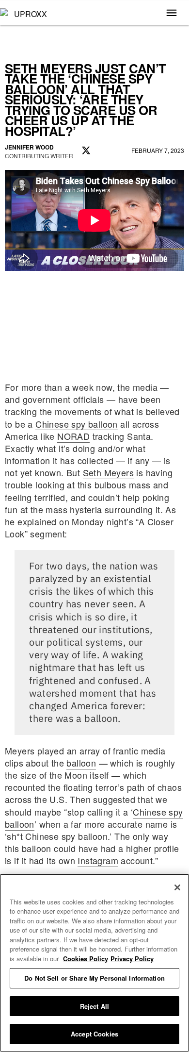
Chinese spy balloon (76, 423)
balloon (81, 762)
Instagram (98, 860)
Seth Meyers (108, 472)
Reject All (94, 1006)
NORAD (73, 436)
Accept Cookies (94, 1033)
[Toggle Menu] (171, 13)
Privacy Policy (132, 958)
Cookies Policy (85, 958)
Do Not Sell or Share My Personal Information (94, 978)
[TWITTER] (86, 151)
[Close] (177, 887)
